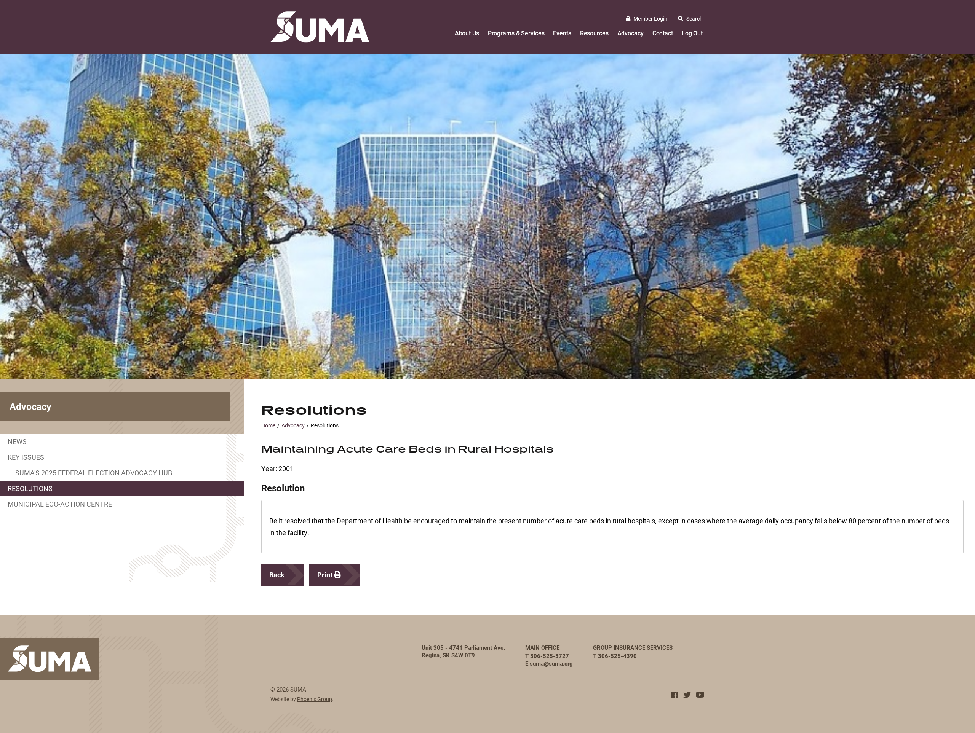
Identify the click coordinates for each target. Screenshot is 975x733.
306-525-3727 (549, 656)
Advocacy (630, 33)
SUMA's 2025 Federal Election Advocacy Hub (93, 472)
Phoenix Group (314, 699)
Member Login (650, 18)
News (17, 441)
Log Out (692, 33)
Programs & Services (516, 33)
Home (268, 425)
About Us (467, 33)
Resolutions (30, 488)
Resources (594, 33)
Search (694, 18)
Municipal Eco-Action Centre (60, 503)
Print (325, 574)
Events (562, 33)
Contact (662, 33)
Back (277, 574)
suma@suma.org (551, 663)
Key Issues (26, 457)
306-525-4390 (617, 656)
